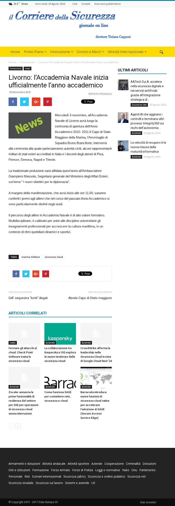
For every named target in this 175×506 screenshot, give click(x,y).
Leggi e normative (107, 470)
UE (93, 483)
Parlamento (147, 470)
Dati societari (148, 502)
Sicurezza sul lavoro (49, 483)
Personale (15, 476)
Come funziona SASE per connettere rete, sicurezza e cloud (57, 396)
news (27, 68)
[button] (161, 52)
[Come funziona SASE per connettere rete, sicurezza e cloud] (60, 377)
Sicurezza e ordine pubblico (106, 476)
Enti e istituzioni (19, 470)
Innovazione (60, 51)
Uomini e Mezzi (89, 51)
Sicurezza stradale (21, 483)
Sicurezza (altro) (74, 476)
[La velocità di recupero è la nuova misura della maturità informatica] (123, 145)
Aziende (50, 342)
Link (75, 3)
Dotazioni (149, 464)
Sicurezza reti (139, 104)
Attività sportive (78, 464)
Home (15, 51)
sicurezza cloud (54, 256)
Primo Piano (34, 51)
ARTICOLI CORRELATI (28, 313)
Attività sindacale (54, 464)
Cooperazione (114, 464)
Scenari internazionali (46, 476)
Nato (125, 470)
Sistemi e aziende (77, 483)
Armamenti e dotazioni (24, 464)
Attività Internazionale (125, 51)
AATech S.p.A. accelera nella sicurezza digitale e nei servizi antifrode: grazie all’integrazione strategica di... (147, 90)
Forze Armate (60, 470)
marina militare (31, 256)
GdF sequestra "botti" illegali (28, 298)
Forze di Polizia (82, 470)
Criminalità (133, 464)
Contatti (85, 3)
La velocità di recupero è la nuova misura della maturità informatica (148, 147)
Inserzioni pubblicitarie (107, 3)
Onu (134, 470)
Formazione (15, 68)
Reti (27, 476)
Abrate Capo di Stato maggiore (90, 298)
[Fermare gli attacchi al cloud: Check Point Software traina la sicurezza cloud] (24, 334)
